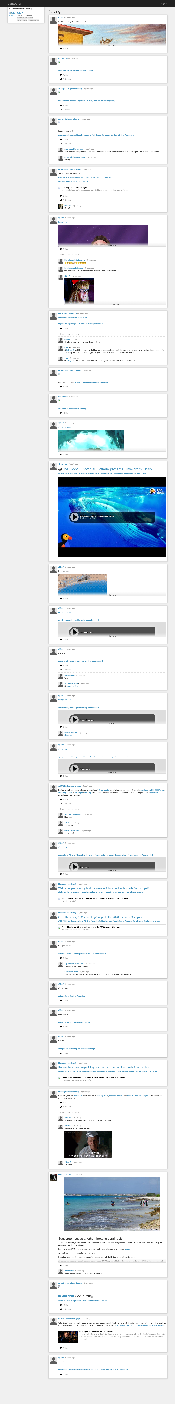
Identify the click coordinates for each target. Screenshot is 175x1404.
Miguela (68, 205)
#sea (126, 473)
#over (79, 757)
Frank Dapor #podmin (67, 313)
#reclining (62, 620)
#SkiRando (159, 790)
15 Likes (66, 386)
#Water (70, 70)
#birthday (72, 921)
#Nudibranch (63, 100)
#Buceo (86, 181)
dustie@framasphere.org (68, 1091)
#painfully (110, 892)
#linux (163, 1325)
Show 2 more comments (69, 333)
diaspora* (15, 3)
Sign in (164, 3)
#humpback (77, 473)
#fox (60, 1369)
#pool (124, 892)
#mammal (105, 473)
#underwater (69, 661)
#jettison (82, 953)
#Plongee (79, 792)
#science (126, 1071)
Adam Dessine (72, 686)
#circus (77, 317)
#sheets (82, 1369)
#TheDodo (136, 473)
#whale (61, 473)
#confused (101, 1369)
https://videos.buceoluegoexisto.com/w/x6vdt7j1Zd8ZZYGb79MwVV (85, 177)
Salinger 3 (69, 339)
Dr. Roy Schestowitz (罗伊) (69, 1318)
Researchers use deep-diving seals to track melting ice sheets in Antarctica (103, 1067)
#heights (61, 1048)
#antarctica (62, 1071)
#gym (71, 317)
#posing (70, 620)
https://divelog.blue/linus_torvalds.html (129, 1325)
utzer (66, 347)
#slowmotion (88, 757)
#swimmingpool (109, 757)
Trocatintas (69, 1270)
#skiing (73, 996)
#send (121, 921)
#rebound (90, 953)
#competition (78, 892)
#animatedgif (93, 620)
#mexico (103, 1300)
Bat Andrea (63, 58)
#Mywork (91, 382)
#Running (62, 792)
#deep (84, 1071)
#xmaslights (111, 1369)
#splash (123, 855)
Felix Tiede (21, 13)
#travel (120, 1095)
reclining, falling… (65, 612)
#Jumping (84, 70)
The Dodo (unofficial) (79, 468)
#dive (60, 707)
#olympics (107, 921)
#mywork (62, 135)
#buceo (105, 382)
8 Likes (65, 249)
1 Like (65, 1026)
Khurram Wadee (71, 971)
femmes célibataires (73, 814)
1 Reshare (67, 79)
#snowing (81, 996)
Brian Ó (67, 1162)
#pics (84, 1300)
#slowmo (98, 757)
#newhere (78, 1095)
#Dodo (144, 473)
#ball (76, 953)
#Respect (68, 735)
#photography (22, 20)
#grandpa (95, 921)
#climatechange (74, 1071)
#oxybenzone (130, 1249)
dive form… (62, 847)
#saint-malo (96, 135)
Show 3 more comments (69, 254)
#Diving (92, 70)
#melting (102, 1071)
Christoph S (69, 675)
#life (130, 473)
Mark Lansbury (64, 1174)
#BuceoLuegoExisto (78, 100)
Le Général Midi (71, 683)
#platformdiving (113, 855)
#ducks (81, 1048)
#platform (69, 953)
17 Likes (66, 75)
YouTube (92, 518)
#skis (67, 996)
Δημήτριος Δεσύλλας (74, 963)
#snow (93, 1369)
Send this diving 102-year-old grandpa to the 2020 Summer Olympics (100, 917)
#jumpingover (64, 757)
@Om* (61, 17)
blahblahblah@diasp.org (75, 260)
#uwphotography (108, 100)
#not (88, 1369)
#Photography (81, 382)
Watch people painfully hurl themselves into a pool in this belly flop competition (105, 888)
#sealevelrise (135, 1071)
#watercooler (149, 921)
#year (157, 921)
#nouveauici (104, 790)
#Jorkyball (144, 790)
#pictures (77, 1300)
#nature (61, 1300)
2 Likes (65, 196)
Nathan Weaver (71, 732)
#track (150, 1071)
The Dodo (83, 518)
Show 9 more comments (69, 809)
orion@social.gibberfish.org (70, 88)
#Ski (152, 790)
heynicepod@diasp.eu (74, 268)
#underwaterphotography (137, 1095)
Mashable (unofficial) (67, 883)
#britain (114, 135)
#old (101, 921)
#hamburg (21, 18)
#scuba (30, 20)
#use (155, 1071)
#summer (129, 921)
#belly (60, 892)
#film (106, 1095)
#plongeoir (129, 135)
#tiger (60, 661)
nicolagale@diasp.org (74, 149)
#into (103, 892)
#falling (78, 620)
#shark (98, 473)
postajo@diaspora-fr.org (68, 119)
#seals (144, 1071)
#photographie (72, 135)
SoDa (66, 822)
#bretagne (106, 135)
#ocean (120, 473)
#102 (60, 921)
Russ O (67, 1117)
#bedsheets (74, 1369)
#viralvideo (131, 892)
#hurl (98, 892)
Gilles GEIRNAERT (72, 830)
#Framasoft (155, 792)
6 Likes (65, 48)
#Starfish (66, 1296)
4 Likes (65, 1053)
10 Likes (66, 1305)
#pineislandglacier (114, 1071)
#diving (36, 20)
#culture (79, 921)
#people (118, 892)
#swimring (82, 707)
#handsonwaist (87, 855)
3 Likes (65, 139)
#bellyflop (68, 892)
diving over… (63, 748)
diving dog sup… (65, 427)
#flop (93, 892)
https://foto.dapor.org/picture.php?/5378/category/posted (80, 323)
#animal (113, 473)
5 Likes (65, 328)
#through (74, 707)
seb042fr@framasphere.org (69, 786)
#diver (85, 473)
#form (65, 855)
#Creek (76, 70)
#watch (140, 892)
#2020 (65, 921)
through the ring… (65, 699)
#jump (66, 317)
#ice (96, 1071)
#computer (29, 18)
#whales (68, 473)
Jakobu (67, 1125)
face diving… (63, 221)
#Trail (70, 792)
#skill (60, 317)
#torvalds (149, 1325)
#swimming (79, 661)
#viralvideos (138, 921)
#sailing (112, 1095)
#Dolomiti (62, 70)
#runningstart (100, 855)
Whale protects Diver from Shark (125, 468)
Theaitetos (62, 464)
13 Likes (66, 413)
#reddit (116, 921)
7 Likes (65, 105)
